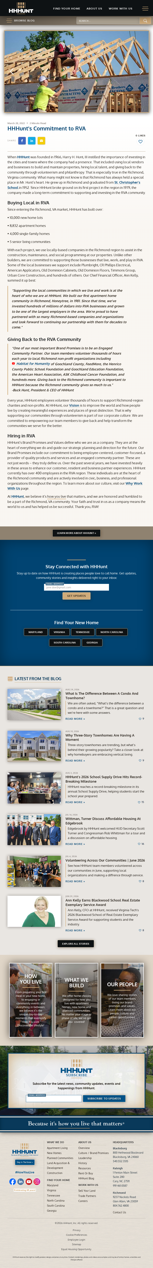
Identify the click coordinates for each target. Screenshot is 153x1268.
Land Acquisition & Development (58, 1165)
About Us (94, 8)
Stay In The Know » (25, 1162)
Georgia (92, 642)
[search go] (145, 20)
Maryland (36, 632)
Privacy (76, 1230)
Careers (83, 1201)
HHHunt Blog (86, 1178)
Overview (84, 1148)
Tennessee (83, 632)
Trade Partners (87, 1195)
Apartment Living (57, 1148)
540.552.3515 (120, 1161)
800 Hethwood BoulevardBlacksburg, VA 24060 (128, 1152)
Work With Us (88, 1184)
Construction (54, 1173)
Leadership (85, 1158)
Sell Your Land (86, 1190)
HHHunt (23, 157)
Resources (84, 1168)
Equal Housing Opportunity (76, 1249)
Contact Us (119, 1212)
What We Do (55, 1142)
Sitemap (76, 1244)
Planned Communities (60, 1158)
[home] (21, 8)
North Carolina (112, 632)
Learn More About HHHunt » (76, 532)
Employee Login (76, 1239)
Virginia (59, 632)
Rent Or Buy (85, 1173)
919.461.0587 (120, 1185)
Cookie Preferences (76, 1234)
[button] (66, 8)
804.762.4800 (121, 1205)
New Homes (54, 1153)
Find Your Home (58, 1180)
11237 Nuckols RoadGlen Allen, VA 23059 (125, 1197)
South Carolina (65, 642)
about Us (84, 1142)
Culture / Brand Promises (93, 1153)
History (82, 1163)
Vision (74, 405)
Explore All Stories (75, 943)
